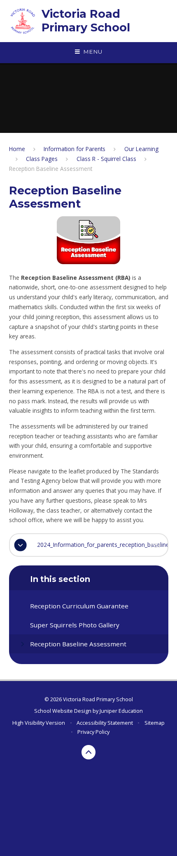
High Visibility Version (38, 722)
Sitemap (154, 722)
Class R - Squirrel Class (106, 159)
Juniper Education (121, 710)
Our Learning (141, 149)
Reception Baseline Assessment (50, 169)
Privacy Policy (93, 731)
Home (17, 149)
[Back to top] (89, 752)
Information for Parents (74, 149)
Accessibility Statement (105, 722)
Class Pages (42, 159)
